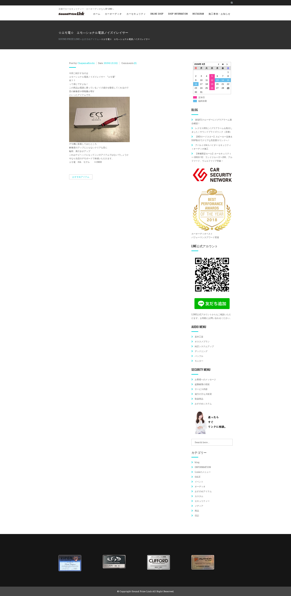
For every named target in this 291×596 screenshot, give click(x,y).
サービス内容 (201, 389)
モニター (199, 360)
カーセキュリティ (136, 13)
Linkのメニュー (203, 472)
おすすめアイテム (80, 176)
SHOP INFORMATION (178, 13)
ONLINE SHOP (157, 13)
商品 (197, 510)
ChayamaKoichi (86, 63)
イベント (199, 481)
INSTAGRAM (198, 13)
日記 (197, 515)
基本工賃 (199, 336)
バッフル (199, 356)
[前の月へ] (217, 64)
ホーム (96, 13)
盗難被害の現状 (202, 384)
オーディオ (200, 486)
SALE (197, 476)
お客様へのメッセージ (205, 379)
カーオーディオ (113, 13)
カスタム (199, 496)
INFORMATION (203, 467)
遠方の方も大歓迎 (203, 393)
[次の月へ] (228, 64)
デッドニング (201, 351)
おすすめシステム (203, 403)
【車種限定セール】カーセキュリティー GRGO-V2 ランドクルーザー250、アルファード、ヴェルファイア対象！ (211, 157)
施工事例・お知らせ (219, 13)
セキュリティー (202, 501)
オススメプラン (202, 341)
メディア (199, 505)
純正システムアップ (204, 346)
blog (197, 462)
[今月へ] (223, 64)
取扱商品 (199, 398)
